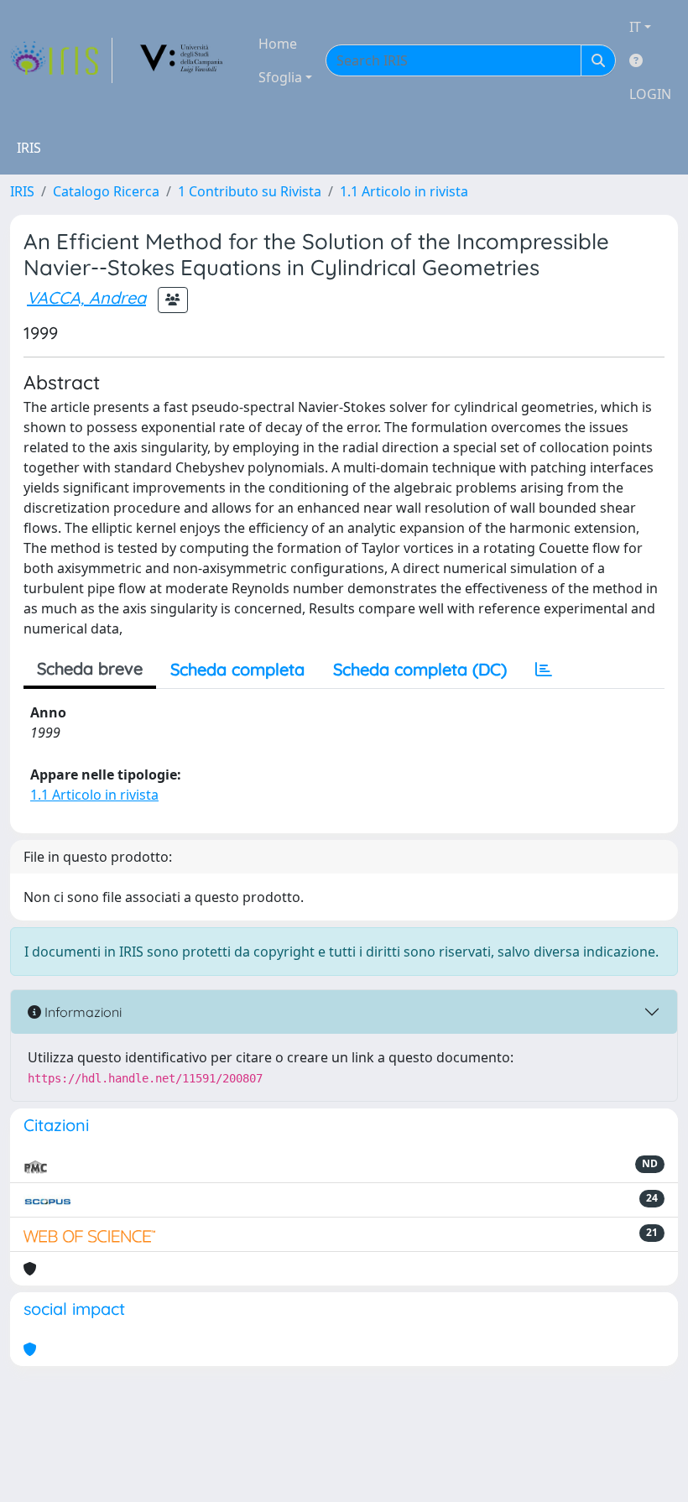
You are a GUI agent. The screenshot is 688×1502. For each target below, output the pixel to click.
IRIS (22, 191)
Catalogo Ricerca (106, 191)
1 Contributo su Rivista (249, 191)
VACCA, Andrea (86, 297)
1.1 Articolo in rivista (404, 191)
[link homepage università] (182, 60)
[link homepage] (61, 60)
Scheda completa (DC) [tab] (420, 669)
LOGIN (650, 94)
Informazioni (81, 1012)
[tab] (543, 669)
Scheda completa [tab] (237, 669)
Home (277, 43)
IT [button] (635, 27)
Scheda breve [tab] (90, 668)
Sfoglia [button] (280, 77)
